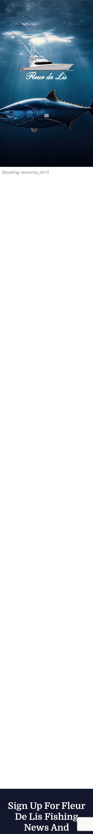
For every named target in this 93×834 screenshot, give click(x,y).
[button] (46, 115)
